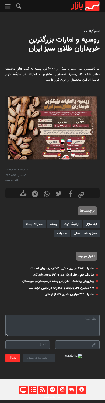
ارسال (13, 358)
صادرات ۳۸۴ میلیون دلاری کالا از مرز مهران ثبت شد (61, 268)
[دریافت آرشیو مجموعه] (23, 194)
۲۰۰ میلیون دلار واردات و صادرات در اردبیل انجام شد (61, 288)
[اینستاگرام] (62, 390)
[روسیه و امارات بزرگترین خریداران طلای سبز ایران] (52, 127)
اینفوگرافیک (92, 31)
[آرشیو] (33, 390)
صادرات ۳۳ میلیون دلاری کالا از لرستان (69, 294)
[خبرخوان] (42, 390)
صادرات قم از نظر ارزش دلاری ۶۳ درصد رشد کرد (63, 274)
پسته (53, 224)
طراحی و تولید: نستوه (52, 397)
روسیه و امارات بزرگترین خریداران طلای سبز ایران (64, 44)
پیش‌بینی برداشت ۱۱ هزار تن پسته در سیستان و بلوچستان (58, 281)
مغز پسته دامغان (85, 233)
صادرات (62, 233)
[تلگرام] (52, 390)
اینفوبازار (91, 224)
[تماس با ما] (71, 390)
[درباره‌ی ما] (81, 390)
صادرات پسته (34, 224)
